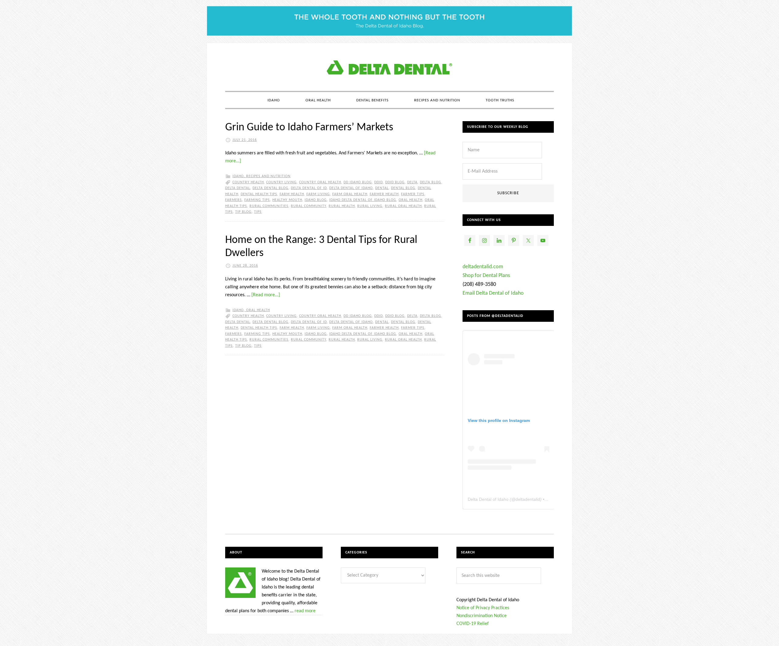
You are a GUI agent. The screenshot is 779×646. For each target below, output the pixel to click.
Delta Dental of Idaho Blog (389, 67)
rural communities (269, 206)
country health (248, 182)
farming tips (257, 200)
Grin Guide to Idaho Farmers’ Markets (309, 127)
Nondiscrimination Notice (481, 615)
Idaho (238, 176)
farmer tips (412, 194)
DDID (378, 182)
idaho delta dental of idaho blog (362, 200)
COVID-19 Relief (472, 623)
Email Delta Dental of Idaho (493, 293)
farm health (292, 194)
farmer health (384, 194)
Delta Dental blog (270, 188)
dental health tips (259, 194)
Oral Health (258, 310)
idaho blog (316, 200)
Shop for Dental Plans (486, 276)
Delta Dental (237, 188)
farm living (318, 194)
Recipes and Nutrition (268, 176)
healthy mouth (287, 200)
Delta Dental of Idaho (351, 188)
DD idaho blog (358, 182)
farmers (233, 200)
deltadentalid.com (483, 267)
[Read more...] (265, 295)
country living (281, 182)
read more (305, 611)
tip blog (243, 212)
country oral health (320, 182)
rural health (342, 206)
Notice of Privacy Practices (482, 608)
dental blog (403, 188)
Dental (382, 188)
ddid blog (395, 182)
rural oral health (403, 206)
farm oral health (349, 194)
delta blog (430, 182)
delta (412, 182)
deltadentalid (527, 499)
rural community (308, 206)
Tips (258, 212)
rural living (370, 206)
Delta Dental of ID (309, 188)
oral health (410, 200)
